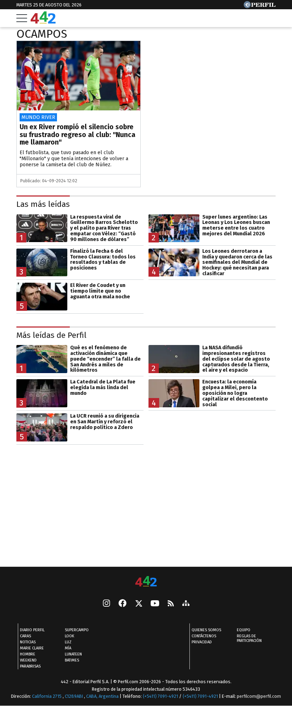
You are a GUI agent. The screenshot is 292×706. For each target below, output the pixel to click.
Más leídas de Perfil (51, 335)
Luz (68, 642)
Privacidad (202, 642)
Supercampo (77, 630)
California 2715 (47, 696)
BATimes (72, 660)
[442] (146, 582)
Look (69, 636)
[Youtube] (155, 604)
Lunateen (73, 654)
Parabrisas (30, 666)
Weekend (28, 660)
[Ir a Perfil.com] (260, 6)
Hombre (27, 654)
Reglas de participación (249, 638)
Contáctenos (204, 636)
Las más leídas (43, 204)
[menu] (21, 18)
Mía (68, 648)
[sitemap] (185, 603)
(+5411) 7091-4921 (160, 696)
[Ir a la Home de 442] (43, 21)
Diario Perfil (32, 630)
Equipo (243, 630)
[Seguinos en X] (138, 604)
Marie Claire (32, 648)
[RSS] (171, 604)
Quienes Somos (206, 630)
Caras (25, 636)
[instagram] (106, 604)
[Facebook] (122, 603)
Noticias (28, 642)
